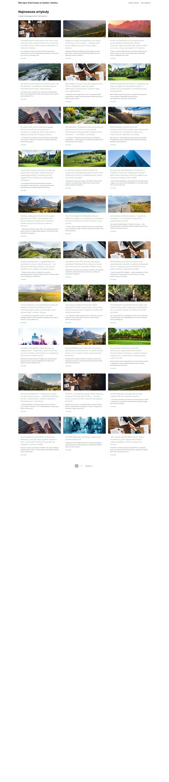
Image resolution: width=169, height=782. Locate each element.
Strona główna (146, 3)
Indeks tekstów (134, 3)
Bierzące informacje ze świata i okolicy (38, 2)
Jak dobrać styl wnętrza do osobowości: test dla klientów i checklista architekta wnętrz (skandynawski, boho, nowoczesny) (40, 86)
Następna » (89, 466)
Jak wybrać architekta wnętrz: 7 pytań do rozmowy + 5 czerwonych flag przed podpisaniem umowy (127, 218)
